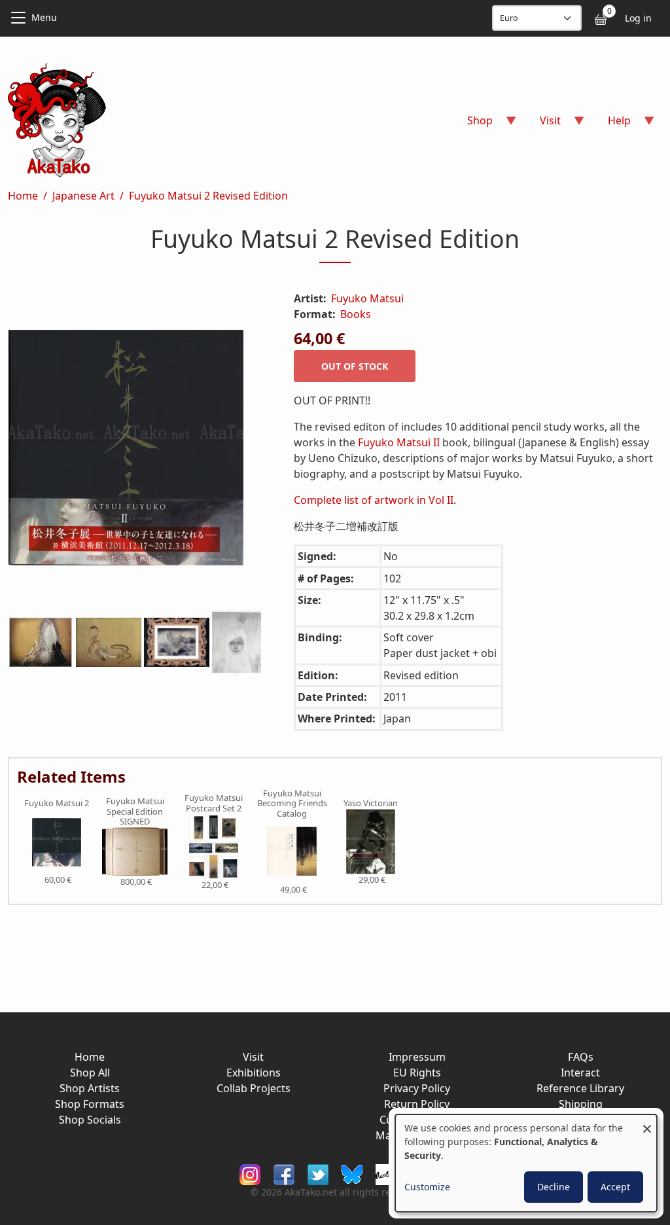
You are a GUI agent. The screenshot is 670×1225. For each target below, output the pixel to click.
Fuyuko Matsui (367, 298)
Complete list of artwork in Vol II (373, 500)
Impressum (417, 1057)
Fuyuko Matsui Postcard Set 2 (214, 803)
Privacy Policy (416, 1088)
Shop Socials (90, 1119)
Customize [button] (427, 1187)
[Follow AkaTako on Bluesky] (352, 1173)
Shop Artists (90, 1088)
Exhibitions (253, 1072)
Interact (580, 1072)
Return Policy (417, 1104)
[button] (135, 450)
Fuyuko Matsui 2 (56, 803)
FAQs (580, 1057)
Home (23, 195)
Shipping (581, 1104)
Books (355, 314)
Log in (638, 18)
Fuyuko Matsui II (399, 442)
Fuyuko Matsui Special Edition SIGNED (135, 811)
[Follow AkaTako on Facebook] (284, 1173)
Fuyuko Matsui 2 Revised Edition (208, 195)
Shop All (90, 1072)
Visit (253, 1057)
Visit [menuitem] (542, 124)
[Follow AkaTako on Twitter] (318, 1173)
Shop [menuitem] (472, 124)
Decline (553, 1187)
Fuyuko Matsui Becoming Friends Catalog (292, 804)
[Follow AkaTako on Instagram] (250, 1173)
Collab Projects (254, 1088)
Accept (615, 1187)
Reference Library (580, 1088)
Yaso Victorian (371, 803)
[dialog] (526, 1163)
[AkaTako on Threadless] (386, 1173)
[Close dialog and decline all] (647, 1122)
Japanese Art (83, 195)
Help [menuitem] (611, 124)
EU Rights (417, 1072)
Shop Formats (89, 1104)
